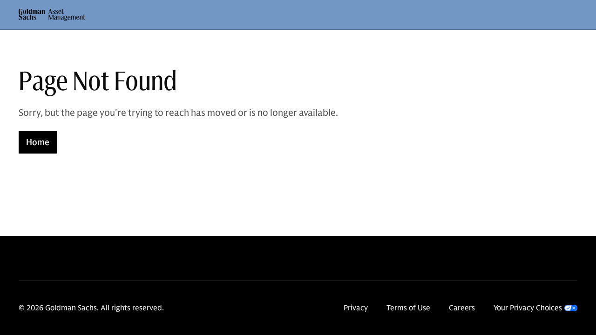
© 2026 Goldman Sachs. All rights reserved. (91, 308)
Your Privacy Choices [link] (528, 308)
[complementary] (535, 308)
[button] (52, 15)
